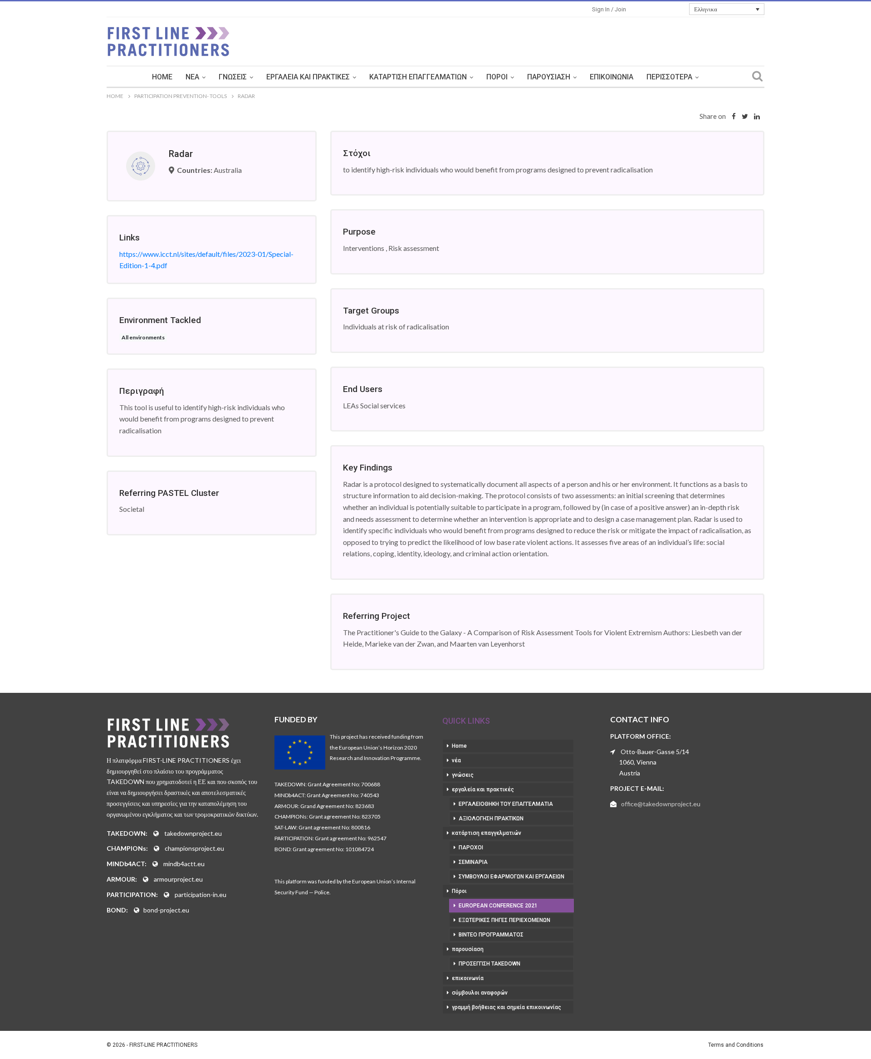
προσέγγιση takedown (489, 964)
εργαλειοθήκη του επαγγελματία (506, 804)
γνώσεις (233, 77)
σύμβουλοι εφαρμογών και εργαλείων (511, 876)
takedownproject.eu (193, 833)
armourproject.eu (178, 879)
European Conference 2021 (498, 905)
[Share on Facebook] (734, 116)
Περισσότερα (669, 77)
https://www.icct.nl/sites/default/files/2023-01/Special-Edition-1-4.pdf (206, 260)
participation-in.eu (200, 894)
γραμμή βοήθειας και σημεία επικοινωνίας (506, 1007)
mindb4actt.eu (184, 864)
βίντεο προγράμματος (491, 935)
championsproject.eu (194, 848)
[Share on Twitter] (745, 116)
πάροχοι (471, 847)
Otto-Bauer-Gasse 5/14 (655, 751)
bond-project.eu (166, 910)
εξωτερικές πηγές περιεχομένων (504, 920)
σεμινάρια (473, 862)
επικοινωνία (611, 77)
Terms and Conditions (735, 1045)
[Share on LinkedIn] (757, 116)
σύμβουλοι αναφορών (480, 993)
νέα (192, 77)
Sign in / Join (609, 9)
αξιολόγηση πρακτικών (491, 818)
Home (162, 77)
